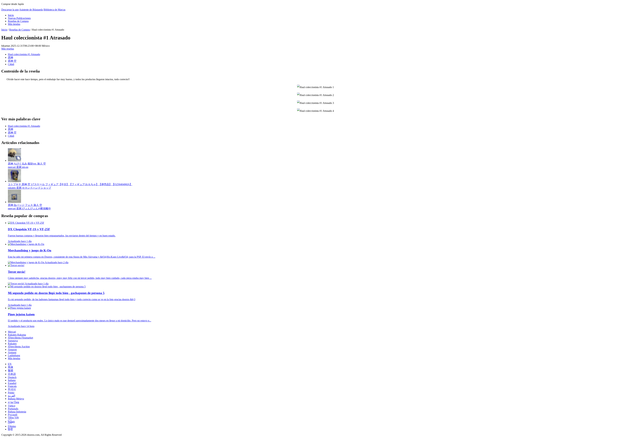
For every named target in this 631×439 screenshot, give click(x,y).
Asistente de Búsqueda (31, 9)
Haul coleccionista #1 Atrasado (24, 54)
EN (10, 364)
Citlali (11, 64)
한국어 (12, 389)
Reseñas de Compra (18, 21)
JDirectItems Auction (19, 346)
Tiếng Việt (13, 417)
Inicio (11, 15)
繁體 (10, 370)
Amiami (12, 352)
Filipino (12, 426)
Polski (11, 392)
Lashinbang (14, 355)
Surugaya (13, 340)
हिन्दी (10, 429)
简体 (10, 367)
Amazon (12, 349)
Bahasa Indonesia (17, 411)
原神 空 (12, 60)
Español (12, 383)
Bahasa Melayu (16, 398)
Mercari (12, 331)
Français (12, 386)
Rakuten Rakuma (17, 334)
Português (13, 408)
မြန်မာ (11, 421)
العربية (11, 395)
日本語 (12, 374)
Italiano (12, 380)
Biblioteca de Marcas (54, 9)
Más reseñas (7, 48)
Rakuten (12, 343)
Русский (12, 414)
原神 (10, 57)
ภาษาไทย (13, 402)
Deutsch (12, 377)
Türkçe (11, 405)
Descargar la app (10, 9)
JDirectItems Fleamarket (20, 337)
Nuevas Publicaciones (19, 18)
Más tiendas (14, 24)
